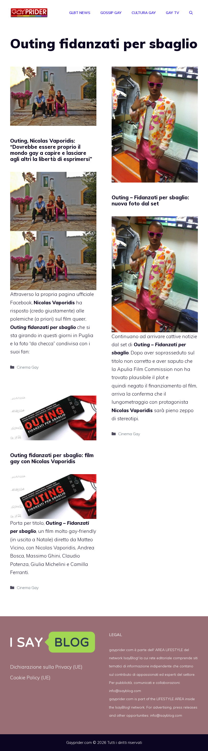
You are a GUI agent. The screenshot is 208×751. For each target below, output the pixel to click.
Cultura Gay (144, 12)
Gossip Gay (111, 12)
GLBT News (79, 12)
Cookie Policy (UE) (30, 677)
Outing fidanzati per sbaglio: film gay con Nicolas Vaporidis (52, 458)
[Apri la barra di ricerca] (191, 12)
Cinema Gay (28, 367)
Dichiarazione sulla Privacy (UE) (46, 667)
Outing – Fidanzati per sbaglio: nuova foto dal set (150, 200)
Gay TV (172, 12)
